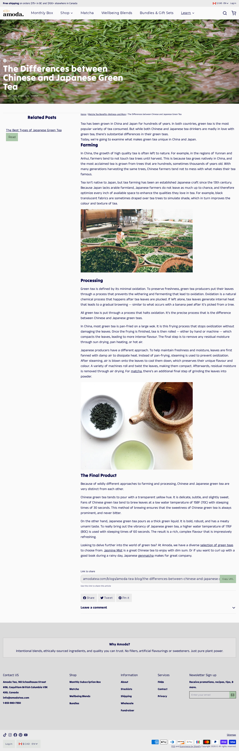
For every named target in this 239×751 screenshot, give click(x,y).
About (124, 682)
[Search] (223, 13)
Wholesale (127, 703)
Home (83, 114)
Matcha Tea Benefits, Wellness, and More (107, 114)
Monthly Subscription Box (85, 682)
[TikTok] (5, 735)
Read (11, 137)
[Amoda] (13, 13)
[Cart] (232, 13)
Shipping (126, 696)
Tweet (108, 598)
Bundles (74, 703)
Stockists (126, 689)
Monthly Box (42, 13)
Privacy (162, 696)
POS (173, 746)
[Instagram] (10, 735)
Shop (64, 13)
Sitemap (231, 735)
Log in (233, 3)
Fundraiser (127, 710)
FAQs (161, 682)
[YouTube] (26, 735)
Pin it (125, 598)
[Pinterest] (20, 735)
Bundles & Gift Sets (157, 13)
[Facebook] (15, 735)
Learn (186, 13)
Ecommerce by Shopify (190, 746)
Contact (162, 689)
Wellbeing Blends (116, 13)
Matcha (87, 13)
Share (91, 598)
